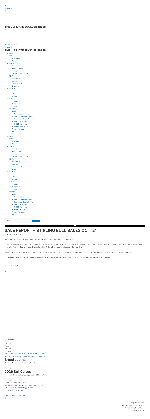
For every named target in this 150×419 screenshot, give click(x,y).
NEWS (11, 76)
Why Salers (16, 58)
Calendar (15, 96)
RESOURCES (13, 109)
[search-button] (36, 221)
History (14, 61)
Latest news (16, 78)
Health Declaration (20, 121)
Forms (14, 111)
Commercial (16, 104)
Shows (14, 91)
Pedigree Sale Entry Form (23, 116)
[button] (75, 224)
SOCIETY (12, 63)
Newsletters (16, 86)
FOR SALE (12, 99)
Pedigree (15, 101)
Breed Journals (17, 84)
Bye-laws (15, 71)
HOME (11, 53)
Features (15, 81)
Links (13, 131)
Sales (14, 94)
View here (8, 368)
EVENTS (12, 89)
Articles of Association (20, 74)
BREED (11, 56)
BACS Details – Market (22, 124)
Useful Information (18, 129)
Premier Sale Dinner (21, 126)
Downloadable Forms (21, 114)
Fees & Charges (17, 68)
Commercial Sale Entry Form (24, 119)
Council (14, 66)
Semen (14, 106)
